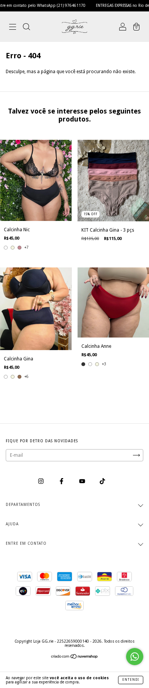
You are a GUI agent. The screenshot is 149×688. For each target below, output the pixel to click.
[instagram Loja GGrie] (41, 481)
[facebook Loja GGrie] (62, 481)
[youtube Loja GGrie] (82, 481)
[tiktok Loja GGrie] (102, 481)
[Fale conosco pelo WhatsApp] (134, 656)
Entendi (130, 680)
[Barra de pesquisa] (26, 27)
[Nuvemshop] (75, 657)
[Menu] (12, 27)
